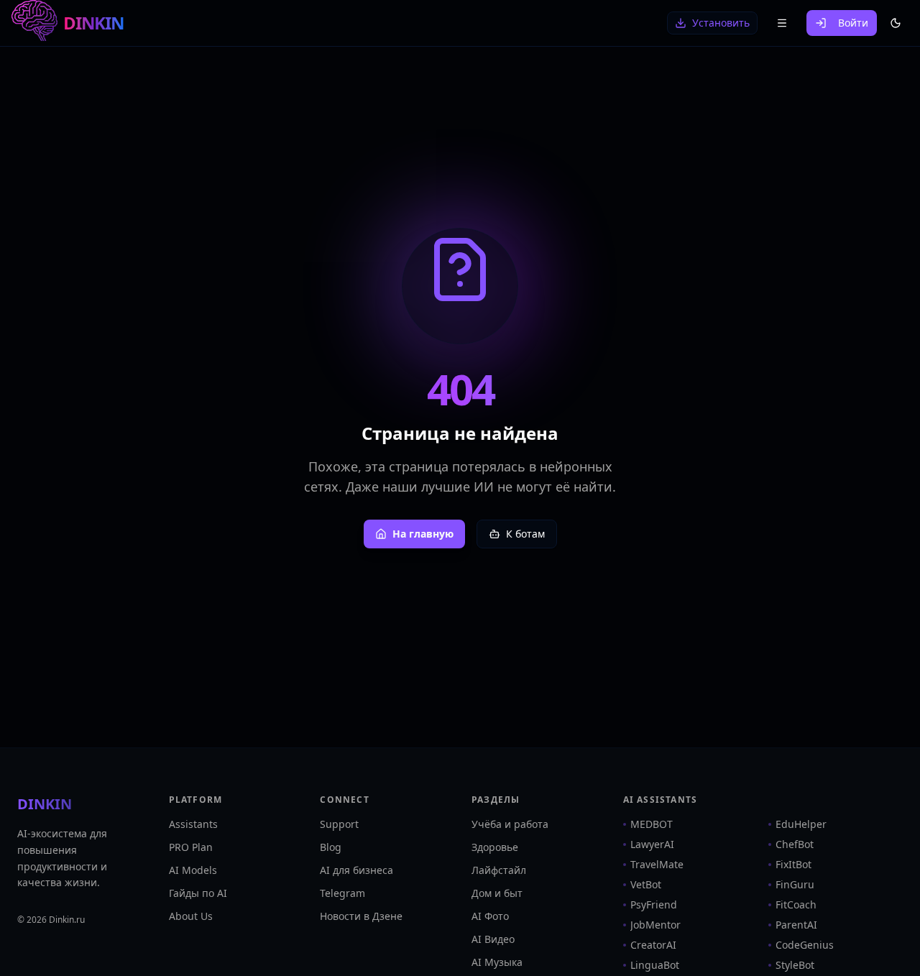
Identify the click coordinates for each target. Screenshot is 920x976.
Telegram (342, 893)
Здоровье (495, 847)
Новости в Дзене (361, 916)
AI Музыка (497, 962)
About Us (191, 916)
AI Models (193, 870)
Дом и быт (497, 893)
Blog (330, 847)
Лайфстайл (499, 870)
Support (339, 824)
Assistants (193, 824)
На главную (423, 533)
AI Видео (493, 939)
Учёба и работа (510, 824)
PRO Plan (191, 847)
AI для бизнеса (356, 870)
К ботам (525, 533)
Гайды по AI (198, 893)
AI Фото (490, 916)
